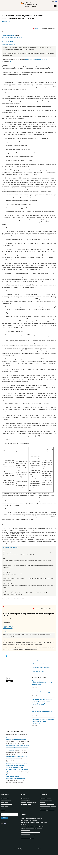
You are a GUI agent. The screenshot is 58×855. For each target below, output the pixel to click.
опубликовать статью (7, 37)
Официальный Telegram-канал (15, 656)
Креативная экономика (9, 35)
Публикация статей (37, 660)
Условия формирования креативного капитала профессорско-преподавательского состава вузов (16, 776)
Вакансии (3, 808)
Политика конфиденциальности (47, 810)
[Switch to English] (56, 1)
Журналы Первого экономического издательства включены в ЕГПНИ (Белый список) (42, 682)
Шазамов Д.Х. (6, 21)
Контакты (3, 810)
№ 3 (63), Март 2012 (7, 41)
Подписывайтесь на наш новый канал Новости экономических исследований (43, 721)
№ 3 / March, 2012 (7, 628)
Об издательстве (5, 798)
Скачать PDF (37, 28)
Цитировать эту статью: (8, 44)
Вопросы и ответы (44, 808)
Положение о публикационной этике (48, 806)
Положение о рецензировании (47, 804)
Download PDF (38, 608)
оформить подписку (17, 37)
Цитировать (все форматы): (10, 547)
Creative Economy (8, 626)
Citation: (5, 631)
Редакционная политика (45, 798)
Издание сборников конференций (41, 667)
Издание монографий (38, 663)
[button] (55, 6)
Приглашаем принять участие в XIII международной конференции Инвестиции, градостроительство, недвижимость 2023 (32, 828)
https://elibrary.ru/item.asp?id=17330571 (36, 59)
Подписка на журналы (38, 671)
